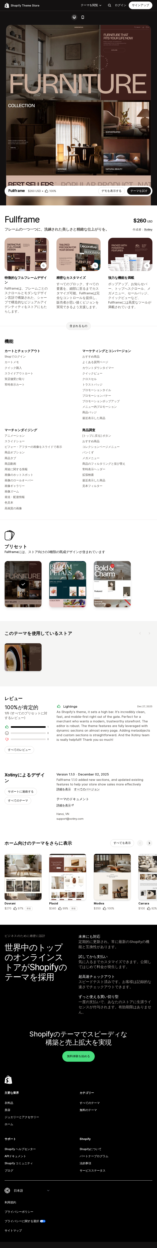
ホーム (9, 1124)
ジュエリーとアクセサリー (22, 1117)
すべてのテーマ (18, 800)
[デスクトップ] (74, 17)
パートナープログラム (94, 1156)
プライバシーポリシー (19, 1212)
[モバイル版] (83, 17)
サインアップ (140, 5)
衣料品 (9, 1103)
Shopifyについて (90, 1149)
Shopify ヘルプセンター (20, 1149)
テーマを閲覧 (89, 5)
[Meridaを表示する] (112, 584)
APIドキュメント (15, 1156)
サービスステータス (92, 1170)
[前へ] (140, 633)
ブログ (9, 1170)
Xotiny (148, 229)
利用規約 (10, 1202)
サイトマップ (13, 1230)
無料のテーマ (88, 1110)
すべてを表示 (122, 843)
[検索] (109, 5)
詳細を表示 (63, 789)
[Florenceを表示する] (67, 584)
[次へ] (149, 633)
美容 (7, 1110)
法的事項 (85, 1163)
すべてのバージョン (87, 789)
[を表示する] (23, 658)
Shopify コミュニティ (19, 1163)
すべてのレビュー (19, 750)
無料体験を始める (78, 1056)
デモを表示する (111, 191)
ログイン (120, 5)
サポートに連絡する (21, 791)
